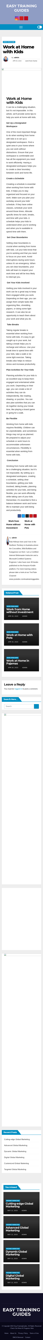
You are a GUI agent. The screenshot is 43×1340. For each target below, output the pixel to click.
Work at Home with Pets (30, 524)
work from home (31, 61)
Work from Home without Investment (13, 524)
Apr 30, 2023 (13, 616)
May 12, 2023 (13, 1319)
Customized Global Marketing (16, 1272)
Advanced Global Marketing (15, 1254)
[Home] (3, 27)
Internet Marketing (12, 1309)
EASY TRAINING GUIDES (21, 8)
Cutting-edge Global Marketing (17, 1248)
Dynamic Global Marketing (15, 1260)
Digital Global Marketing (14, 1266)
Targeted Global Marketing (15, 1278)
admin (16, 58)
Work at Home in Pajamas (17, 662)
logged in (18, 689)
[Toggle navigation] (21, 27)
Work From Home (9, 42)
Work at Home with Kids (18, 49)
